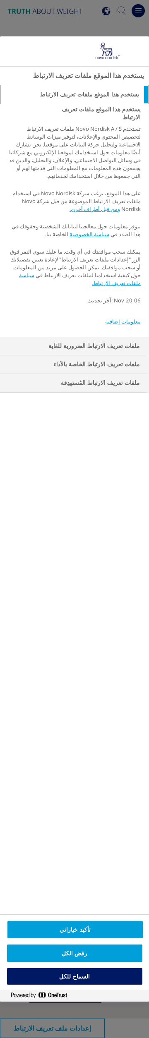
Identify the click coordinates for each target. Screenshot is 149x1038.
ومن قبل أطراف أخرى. (95, 209)
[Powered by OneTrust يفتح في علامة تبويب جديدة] (35, 995)
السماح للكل (74, 976)
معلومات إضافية (123, 322)
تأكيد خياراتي (75, 929)
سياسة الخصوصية (89, 234)
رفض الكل (74, 953)
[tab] (74, 95)
